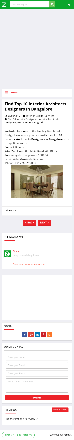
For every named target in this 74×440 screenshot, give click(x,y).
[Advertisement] (37, 49)
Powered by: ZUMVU (60, 435)
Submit (37, 397)
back (30, 222)
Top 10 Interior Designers (22, 119)
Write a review (60, 409)
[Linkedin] (37, 334)
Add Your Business (18, 435)
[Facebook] (24, 334)
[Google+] (31, 334)
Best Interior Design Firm (31, 122)
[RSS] (49, 334)
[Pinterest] (43, 334)
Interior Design (35, 115)
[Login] (69, 4)
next (43, 222)
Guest (16, 251)
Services (49, 115)
